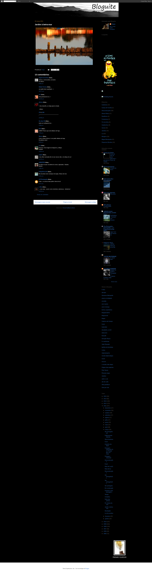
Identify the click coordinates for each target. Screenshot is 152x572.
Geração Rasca (106, 338)
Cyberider (104, 327)
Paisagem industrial (108, 457)
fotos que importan (109, 192)
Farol (106, 441)
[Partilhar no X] (55, 70)
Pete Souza (105, 370)
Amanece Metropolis (107, 295)
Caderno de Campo (107, 321)
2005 (105, 533)
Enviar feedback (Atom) (69, 208)
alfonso (41, 102)
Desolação (108, 511)
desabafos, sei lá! (106, 330)
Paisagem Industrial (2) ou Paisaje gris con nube (109, 451)
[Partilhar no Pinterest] (58, 70)
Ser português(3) (109, 476)
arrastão (104, 301)
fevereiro (107, 516)
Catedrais (104, 104)
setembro (108, 415)
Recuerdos (113, 194)
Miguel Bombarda (107, 139)
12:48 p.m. (41, 117)
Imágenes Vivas (108, 242)
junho (107, 422)
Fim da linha (105, 122)
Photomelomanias (109, 166)
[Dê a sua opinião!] (53, 70)
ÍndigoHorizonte (43, 171)
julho (106, 420)
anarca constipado (107, 298)
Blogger (87, 568)
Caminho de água (108, 444)
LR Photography (43, 179)
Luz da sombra (109, 513)
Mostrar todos (114, 281)
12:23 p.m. (41, 99)
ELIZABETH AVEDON (110, 268)
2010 (105, 521)
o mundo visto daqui (107, 364)
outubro (107, 412)
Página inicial (67, 202)
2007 (105, 529)
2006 (105, 531)
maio (106, 424)
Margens (104, 136)
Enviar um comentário (42, 194)
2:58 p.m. (41, 125)
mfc (40, 94)
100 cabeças (107, 205)
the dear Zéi (42, 121)
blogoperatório (106, 312)
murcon (104, 361)
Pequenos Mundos (107, 142)
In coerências (105, 341)
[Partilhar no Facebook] (57, 70)
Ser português (109, 485)
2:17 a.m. (41, 183)
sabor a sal (105, 379)
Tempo (107, 494)
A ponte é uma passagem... (109, 491)
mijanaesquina (106, 353)
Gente (103, 128)
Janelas (104, 130)
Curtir (103, 324)
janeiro (107, 518)
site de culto (105, 381)
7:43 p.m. (41, 133)
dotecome (104, 332)
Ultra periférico (106, 384)
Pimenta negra (106, 373)
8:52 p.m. (41, 142)
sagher (40, 154)
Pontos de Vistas (109, 152)
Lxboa (103, 350)
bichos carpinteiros (107, 309)
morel (103, 358)
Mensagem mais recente (42, 202)
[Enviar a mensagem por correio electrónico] (48, 69)
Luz (103, 133)
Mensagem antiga (90, 202)
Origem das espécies (107, 367)
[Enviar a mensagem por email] (52, 70)
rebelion (104, 376)
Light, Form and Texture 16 (113, 233)
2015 (105, 396)
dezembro (108, 408)
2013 (105, 401)
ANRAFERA (42, 162)
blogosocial (105, 315)
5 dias (103, 289)
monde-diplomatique (107, 355)
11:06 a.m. (41, 151)
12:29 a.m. (41, 159)
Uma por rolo (105, 387)
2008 (105, 526)
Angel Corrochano (44, 77)
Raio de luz (108, 468)
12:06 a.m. (41, 191)
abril (106, 427)
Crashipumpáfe (107, 206)
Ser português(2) (109, 482)
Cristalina (107, 496)
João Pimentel (106, 344)
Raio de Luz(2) (109, 466)
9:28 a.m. (41, 83)
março (107, 429)
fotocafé (104, 335)
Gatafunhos (105, 125)
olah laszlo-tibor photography (108, 179)
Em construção (109, 488)
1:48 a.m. (41, 168)
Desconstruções (106, 110)
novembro (108, 410)
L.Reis (40, 187)
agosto (107, 417)
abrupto (104, 292)
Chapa (113, 24)
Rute (40, 128)
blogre (103, 318)
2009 (105, 524)
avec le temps (105, 307)
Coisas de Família (107, 107)
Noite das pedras (107, 499)
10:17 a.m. (41, 91)
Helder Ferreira (43, 87)
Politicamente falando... (108, 436)
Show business (109, 439)
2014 (105, 398)
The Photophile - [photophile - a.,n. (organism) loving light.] (109, 228)
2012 (105, 403)
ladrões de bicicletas (107, 347)
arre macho (105, 304)
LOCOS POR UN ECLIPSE (112, 246)
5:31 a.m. (41, 176)
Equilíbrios (104, 116)
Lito (40, 145)
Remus (41, 136)
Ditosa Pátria (105, 113)
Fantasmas (105, 119)
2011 (105, 405)
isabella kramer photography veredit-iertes (110, 213)
